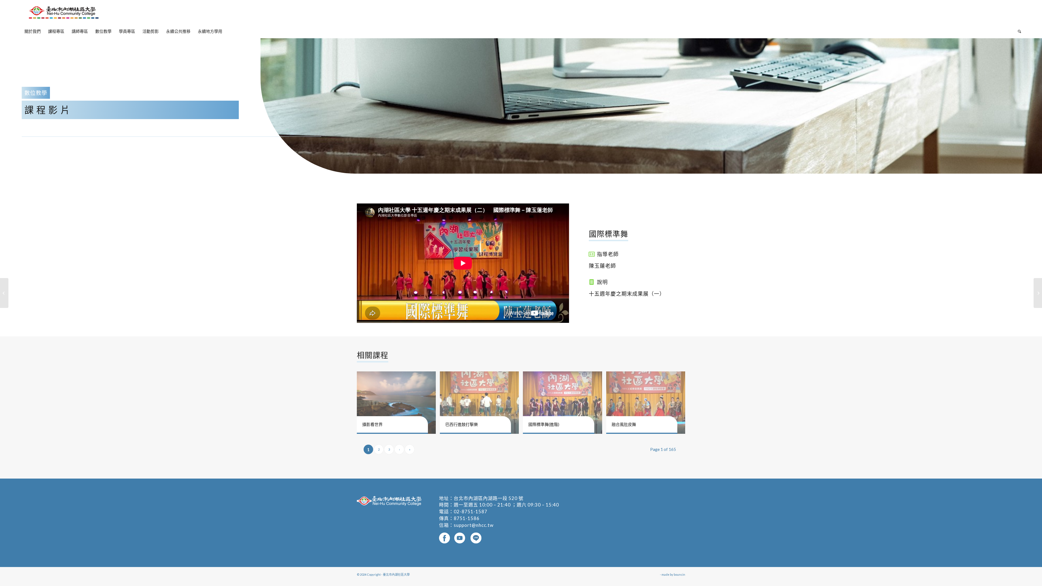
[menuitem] (32, 31)
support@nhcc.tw (474, 525)
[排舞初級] (4, 293)
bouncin (679, 574)
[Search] (1017, 31)
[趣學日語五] (1038, 293)
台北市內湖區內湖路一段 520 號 (488, 498)
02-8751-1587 (470, 511)
